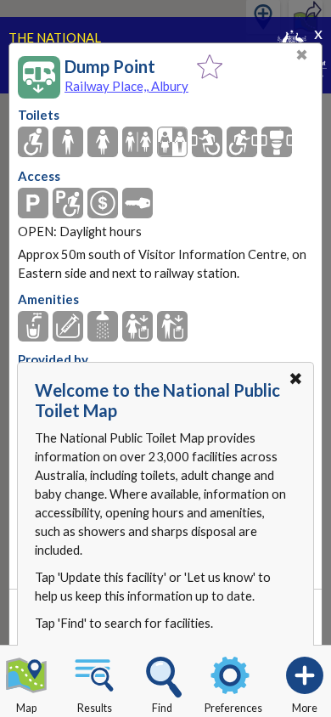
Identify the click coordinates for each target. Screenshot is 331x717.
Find (162, 708)
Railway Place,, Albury (126, 85)
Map (26, 708)
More (304, 708)
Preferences (233, 708)
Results (94, 708)
